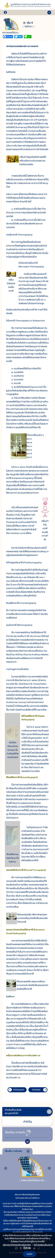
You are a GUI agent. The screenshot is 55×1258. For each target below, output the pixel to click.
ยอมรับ (29, 1254)
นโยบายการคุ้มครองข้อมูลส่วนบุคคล (27, 1194)
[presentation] (5, 1168)
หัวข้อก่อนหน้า (18, 1089)
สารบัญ (27, 1121)
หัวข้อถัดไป (36, 1089)
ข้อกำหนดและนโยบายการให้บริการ (27, 1198)
